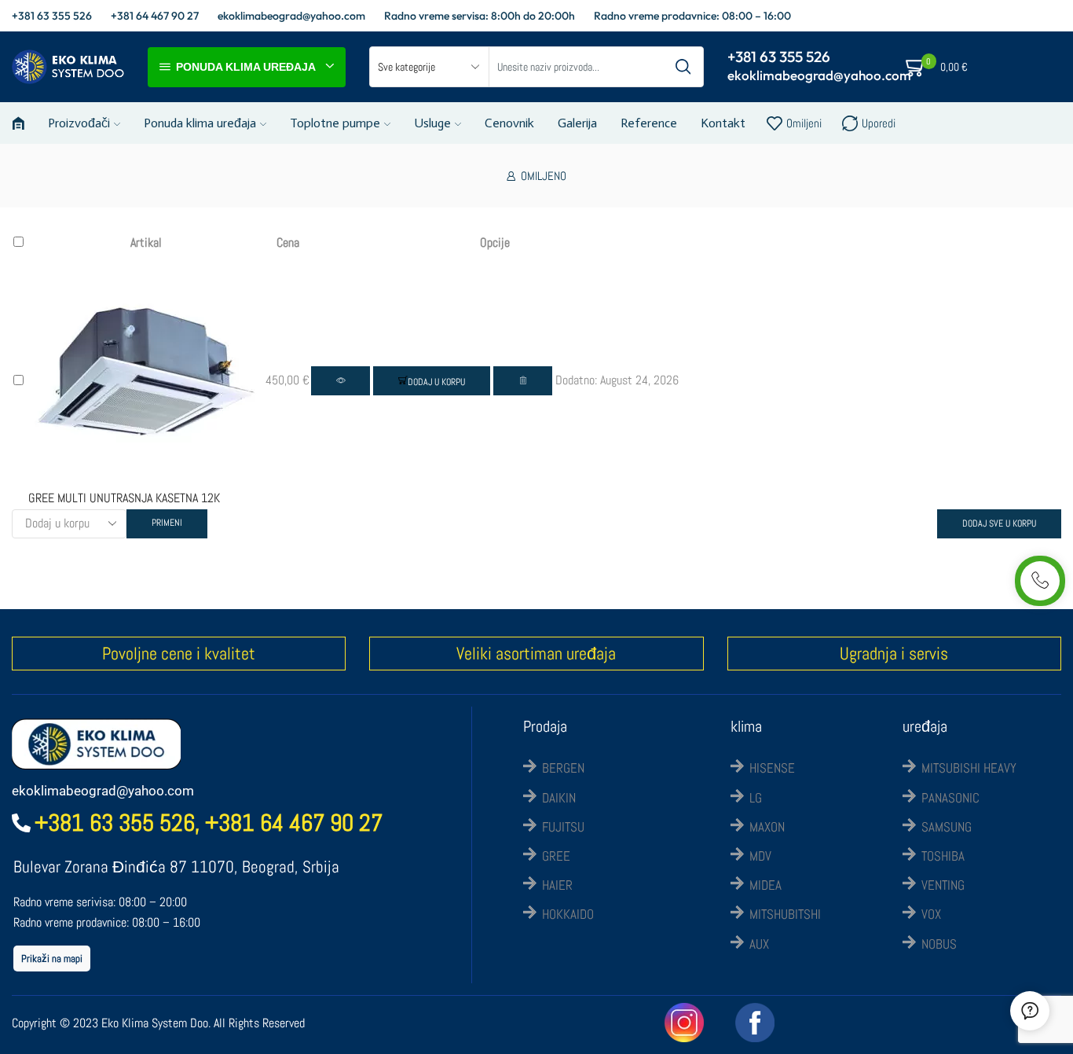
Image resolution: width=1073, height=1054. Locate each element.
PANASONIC (950, 797)
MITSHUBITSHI (785, 914)
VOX (931, 914)
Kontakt (723, 123)
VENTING (943, 885)
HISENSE (772, 768)
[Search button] (683, 66)
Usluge (432, 123)
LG (755, 797)
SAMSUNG (946, 826)
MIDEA (765, 885)
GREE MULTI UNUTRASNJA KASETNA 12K (124, 498)
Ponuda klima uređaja (200, 123)
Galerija (577, 123)
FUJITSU (563, 826)
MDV (760, 856)
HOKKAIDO (568, 914)
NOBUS (939, 944)
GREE (556, 856)
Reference (649, 123)
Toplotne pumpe (335, 123)
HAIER (557, 885)
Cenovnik (509, 123)
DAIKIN (559, 797)
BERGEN (563, 768)
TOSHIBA (943, 856)
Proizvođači (79, 123)
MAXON (767, 826)
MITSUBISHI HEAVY (968, 768)
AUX (759, 944)
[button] (431, 380)
